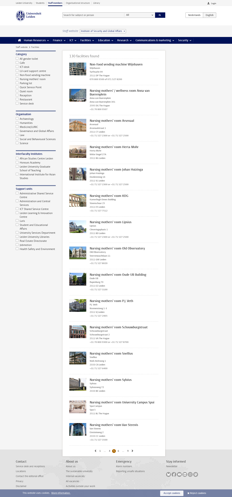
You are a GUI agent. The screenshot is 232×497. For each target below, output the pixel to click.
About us (70, 466)
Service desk (27, 103)
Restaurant (26, 99)
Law (22, 135)
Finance (57, 40)
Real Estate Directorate (33, 241)
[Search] (160, 15)
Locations (21, 471)
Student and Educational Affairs (34, 226)
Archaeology (27, 119)
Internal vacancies (75, 476)
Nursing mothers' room (33, 79)
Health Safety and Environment (37, 249)
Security (183, 40)
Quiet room (26, 91)
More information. (60, 493)
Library (96, 3)
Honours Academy (30, 162)
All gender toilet (29, 59)
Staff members (55, 3)
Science (24, 143)
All (127, 15)
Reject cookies (198, 493)
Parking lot (26, 83)
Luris (22, 221)
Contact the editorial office (29, 476)
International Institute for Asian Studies (37, 176)
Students (40, 3)
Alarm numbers (124, 466)
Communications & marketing (153, 40)
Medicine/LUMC (29, 127)
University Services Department (37, 233)
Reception (25, 95)
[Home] (19, 40)
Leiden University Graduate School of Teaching (35, 168)
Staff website (22, 47)
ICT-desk (24, 67)
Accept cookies (172, 493)
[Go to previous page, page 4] (95, 451)
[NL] (194, 15)
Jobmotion (26, 245)
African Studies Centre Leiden (36, 158)
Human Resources (35, 40)
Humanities (26, 123)
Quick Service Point (31, 87)
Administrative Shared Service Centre (36, 195)
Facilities (85, 40)
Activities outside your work (80, 486)
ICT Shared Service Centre (34, 209)
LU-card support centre (33, 71)
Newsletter (171, 466)
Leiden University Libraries (34, 237)
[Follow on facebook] (174, 474)
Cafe (22, 63)
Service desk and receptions (30, 466)
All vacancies (72, 481)
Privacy (19, 481)
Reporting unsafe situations (130, 471)
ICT (71, 40)
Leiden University (24, 3)
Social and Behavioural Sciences (38, 139)
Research (122, 40)
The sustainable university (79, 471)
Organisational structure (78, 3)
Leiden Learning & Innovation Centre (36, 215)
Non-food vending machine (35, 75)
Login (213, 3)
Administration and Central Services (35, 203)
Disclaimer (21, 486)
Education (104, 40)
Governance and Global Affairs (37, 131)
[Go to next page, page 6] (132, 451)
